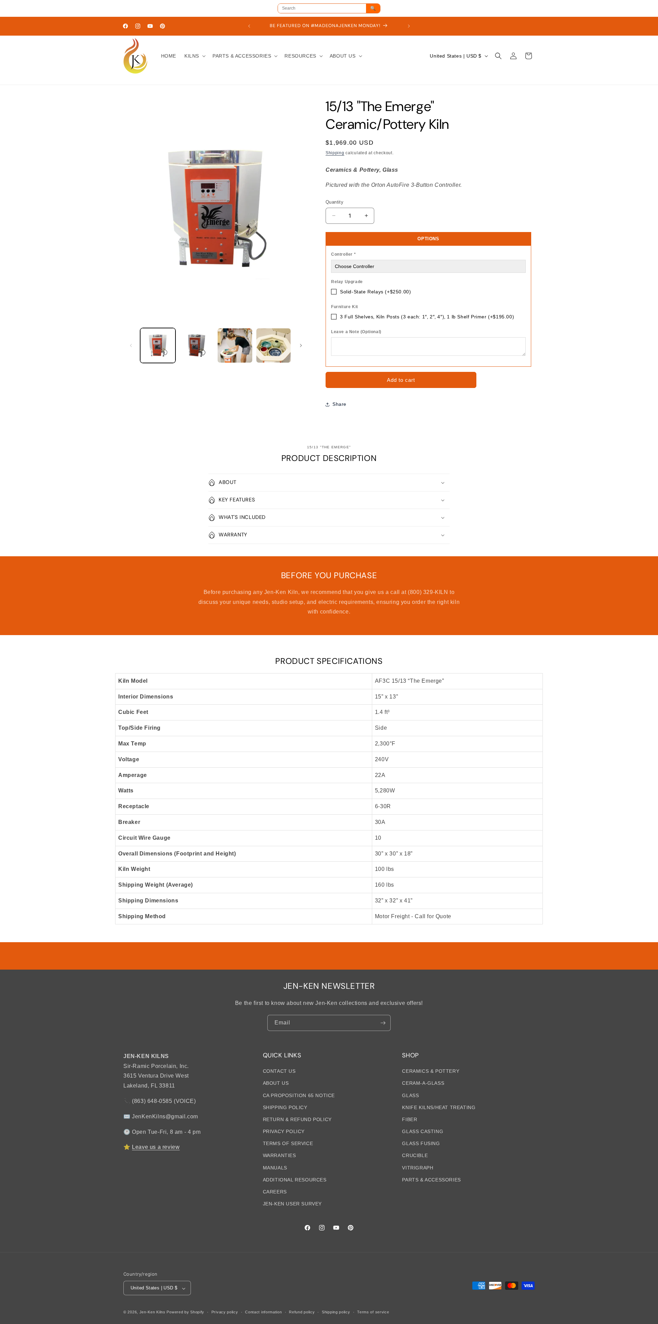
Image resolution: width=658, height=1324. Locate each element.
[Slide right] (300, 345)
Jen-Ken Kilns (152, 1312)
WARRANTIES (279, 1155)
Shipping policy (336, 1312)
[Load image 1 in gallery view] (157, 345)
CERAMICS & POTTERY (430, 1071)
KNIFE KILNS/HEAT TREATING (438, 1107)
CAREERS (275, 1192)
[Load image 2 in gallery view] (196, 345)
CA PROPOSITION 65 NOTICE (299, 1095)
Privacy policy (224, 1312)
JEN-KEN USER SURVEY (292, 1204)
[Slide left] (130, 345)
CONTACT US (279, 1071)
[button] (194, 56)
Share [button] (339, 404)
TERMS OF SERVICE (288, 1143)
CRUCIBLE (415, 1155)
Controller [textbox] (343, 254)
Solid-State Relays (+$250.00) (375, 291)
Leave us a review (156, 1147)
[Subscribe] (382, 1023)
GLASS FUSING (421, 1143)
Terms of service (373, 1312)
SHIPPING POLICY (285, 1107)
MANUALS (275, 1167)
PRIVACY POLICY (284, 1131)
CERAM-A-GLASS (423, 1083)
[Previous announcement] (249, 26)
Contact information (263, 1312)
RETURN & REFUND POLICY (297, 1119)
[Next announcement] (408, 26)
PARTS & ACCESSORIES (431, 1180)
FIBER (409, 1119)
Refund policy (302, 1312)
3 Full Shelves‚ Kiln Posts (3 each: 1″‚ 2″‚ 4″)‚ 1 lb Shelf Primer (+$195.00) (427, 316)
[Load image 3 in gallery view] (235, 345)
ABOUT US (276, 1083)
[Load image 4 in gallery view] (273, 345)
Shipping (335, 152)
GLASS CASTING (422, 1131)
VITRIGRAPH (417, 1167)
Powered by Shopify (185, 1312)
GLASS (410, 1095)
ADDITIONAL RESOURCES (295, 1180)
